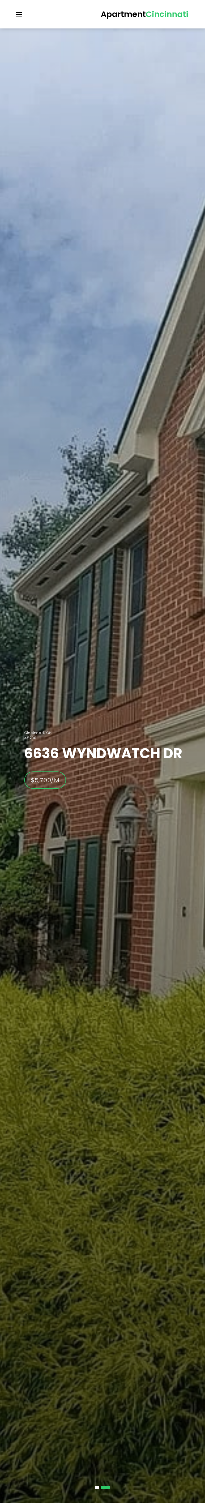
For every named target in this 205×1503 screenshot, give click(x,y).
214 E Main (61, 753)
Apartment (144, 14)
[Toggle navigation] (18, 14)
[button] (99, 1487)
